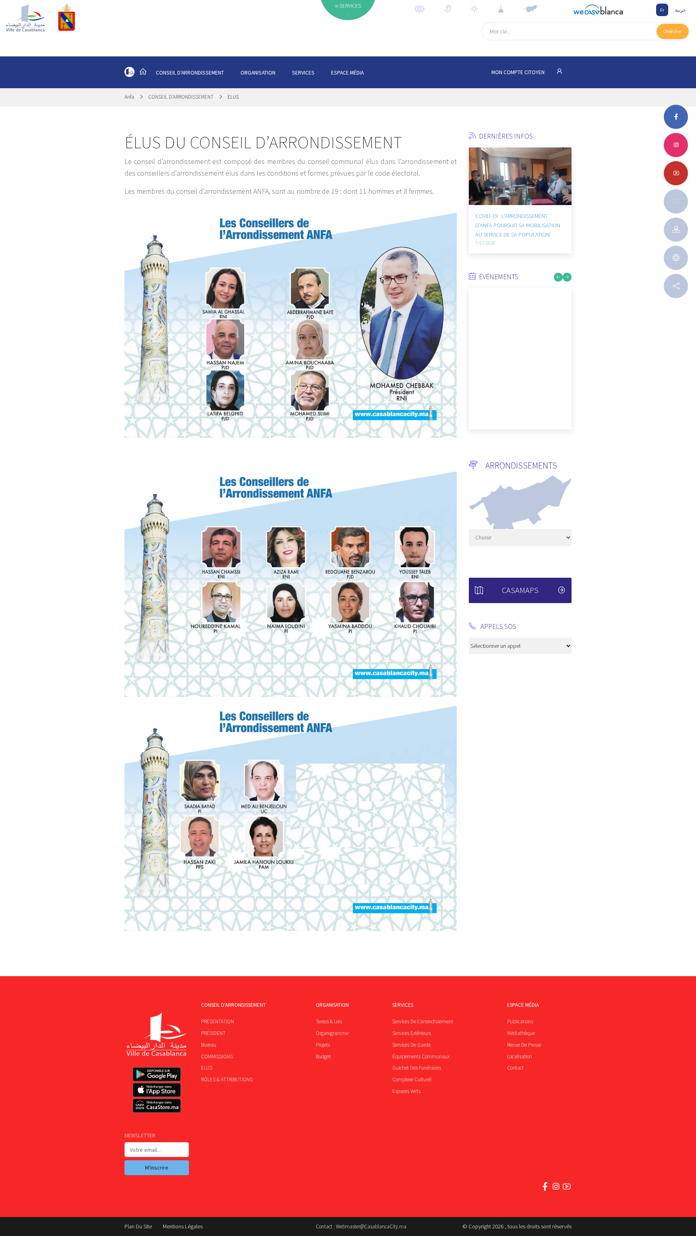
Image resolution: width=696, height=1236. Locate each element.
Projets (323, 1044)
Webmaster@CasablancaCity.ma (371, 1226)
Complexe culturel (411, 1079)
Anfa (129, 96)
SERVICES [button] (303, 72)
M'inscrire (156, 1167)
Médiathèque (521, 1033)
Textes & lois (329, 1021)
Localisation (519, 1056)
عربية (680, 10)
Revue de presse (524, 1044)
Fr (662, 10)
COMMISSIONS (217, 1056)
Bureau (208, 1044)
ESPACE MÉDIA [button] (347, 72)
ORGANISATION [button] (258, 72)
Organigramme (332, 1033)
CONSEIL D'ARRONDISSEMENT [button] (190, 72)
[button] (475, 198)
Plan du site (138, 1226)
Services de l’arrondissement (422, 1021)
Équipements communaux (421, 1056)
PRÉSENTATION (217, 1021)
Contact (515, 1067)
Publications (520, 1021)
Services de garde (411, 1044)
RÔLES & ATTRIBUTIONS (227, 1079)
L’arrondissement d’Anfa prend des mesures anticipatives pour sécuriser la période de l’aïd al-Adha (558, 229)
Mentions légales (183, 1226)
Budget (323, 1056)
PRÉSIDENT (213, 1033)
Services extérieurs (411, 1033)
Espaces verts (406, 1091)
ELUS (233, 96)
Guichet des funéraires (416, 1067)
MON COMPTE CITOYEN (518, 72)
